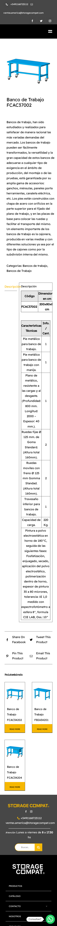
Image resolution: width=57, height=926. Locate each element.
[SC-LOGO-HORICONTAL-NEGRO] (20, 31)
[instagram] (50, 20)
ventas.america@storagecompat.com (30, 823)
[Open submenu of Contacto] (46, 906)
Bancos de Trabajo (19, 271)
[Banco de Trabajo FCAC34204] (15, 750)
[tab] (11, 287)
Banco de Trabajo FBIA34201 (41, 714)
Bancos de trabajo (35, 266)
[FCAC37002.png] (28, 65)
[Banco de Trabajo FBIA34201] (42, 692)
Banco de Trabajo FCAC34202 (14, 714)
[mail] (31, 4)
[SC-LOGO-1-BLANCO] (28, 865)
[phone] (6, 4)
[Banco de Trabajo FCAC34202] (15, 692)
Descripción (11, 286)
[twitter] (41, 20)
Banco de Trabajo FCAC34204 (14, 772)
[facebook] (32, 20)
